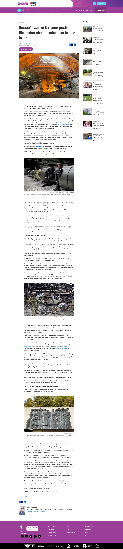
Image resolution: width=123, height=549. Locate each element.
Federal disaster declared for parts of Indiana (98, 51)
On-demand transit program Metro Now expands (98, 30)
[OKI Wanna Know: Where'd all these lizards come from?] (87, 62)
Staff (86, 535)
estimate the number (62, 348)
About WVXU (51, 529)
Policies (68, 535)
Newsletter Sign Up (52, 535)
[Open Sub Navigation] (21, 14)
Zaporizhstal (38, 146)
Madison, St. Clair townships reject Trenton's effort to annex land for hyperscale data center (98, 100)
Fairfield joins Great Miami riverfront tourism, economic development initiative (98, 74)
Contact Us (69, 529)
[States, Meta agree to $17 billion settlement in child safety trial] (87, 40)
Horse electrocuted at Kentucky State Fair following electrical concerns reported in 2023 (98, 137)
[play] (19, 10)
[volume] (23, 10)
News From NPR (23, 22)
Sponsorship (79, 15)
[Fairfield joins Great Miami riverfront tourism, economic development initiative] (87, 72)
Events (68, 526)
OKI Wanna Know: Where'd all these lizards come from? (97, 62)
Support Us (70, 15)
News (18, 15)
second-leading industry (63, 124)
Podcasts (41, 15)
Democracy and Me (71, 532)
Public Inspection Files (90, 526)
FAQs (86, 532)
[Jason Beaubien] (22, 510)
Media (94, 82)
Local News (95, 26)
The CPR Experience (52, 526)
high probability (56, 356)
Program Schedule (52, 532)
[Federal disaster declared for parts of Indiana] (87, 51)
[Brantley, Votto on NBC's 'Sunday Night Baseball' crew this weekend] (87, 85)
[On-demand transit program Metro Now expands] (87, 29)
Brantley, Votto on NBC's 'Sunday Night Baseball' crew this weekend (98, 87)
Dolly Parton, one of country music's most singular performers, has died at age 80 (98, 126)
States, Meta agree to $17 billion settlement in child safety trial (98, 41)
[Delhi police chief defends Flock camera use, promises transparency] (87, 111)
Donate (102, 3)
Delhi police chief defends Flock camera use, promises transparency (98, 113)
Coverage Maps (88, 529)
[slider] (25, 10)
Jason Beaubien (27, 44)
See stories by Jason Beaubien (36, 512)
